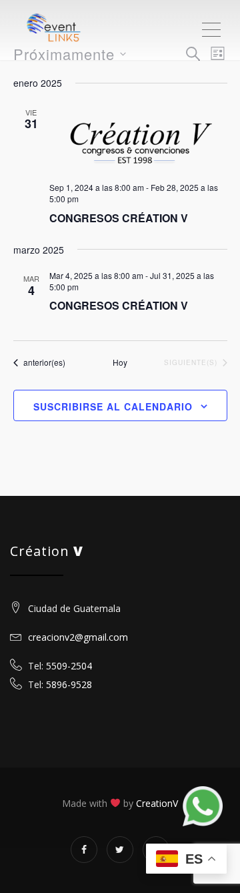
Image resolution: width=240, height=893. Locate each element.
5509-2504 (69, 665)
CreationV (157, 803)
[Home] (67, 30)
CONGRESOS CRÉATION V (118, 218)
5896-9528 (69, 684)
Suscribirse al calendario (113, 406)
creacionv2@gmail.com (76, 637)
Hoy (120, 362)
